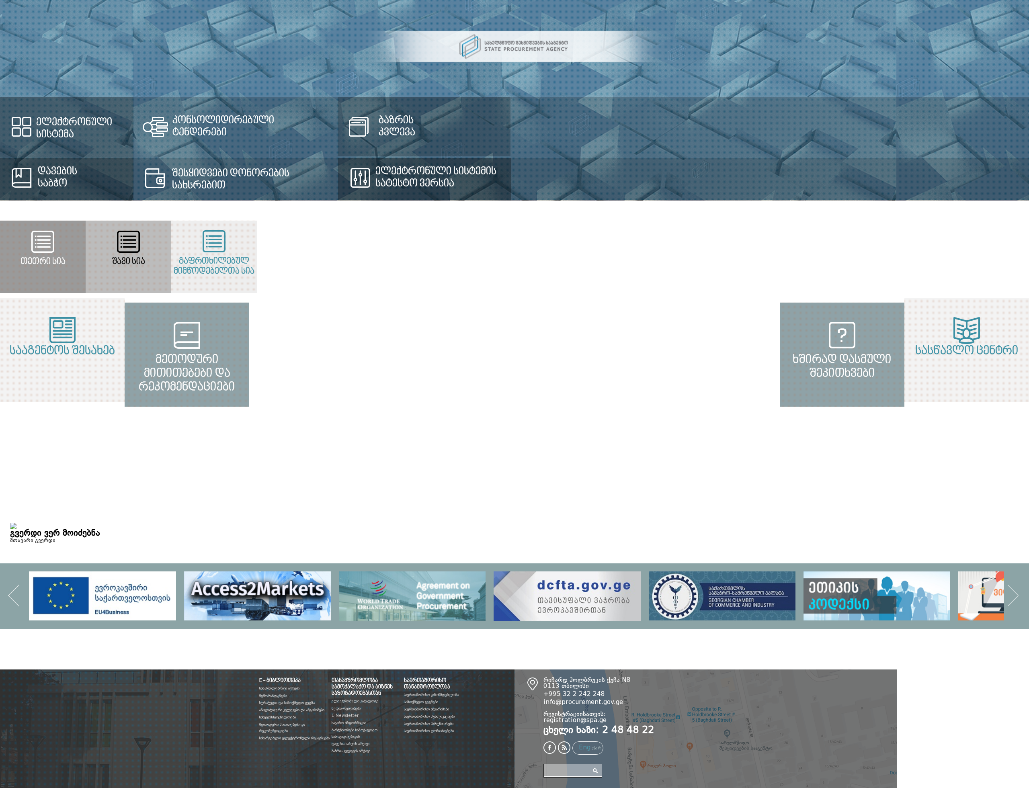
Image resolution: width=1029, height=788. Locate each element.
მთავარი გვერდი (32, 540)
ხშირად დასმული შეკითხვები (772, 464)
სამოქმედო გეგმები (421, 702)
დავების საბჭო (57, 178)
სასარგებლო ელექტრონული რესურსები (294, 738)
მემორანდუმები (273, 696)
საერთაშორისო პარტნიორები (428, 724)
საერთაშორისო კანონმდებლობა (431, 695)
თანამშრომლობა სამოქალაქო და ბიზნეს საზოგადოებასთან (362, 687)
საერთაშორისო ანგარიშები (426, 709)
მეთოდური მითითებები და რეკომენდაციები (257, 464)
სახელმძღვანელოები (277, 717)
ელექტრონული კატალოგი (355, 701)
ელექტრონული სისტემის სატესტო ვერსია (751, 178)
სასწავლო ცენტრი (772, 351)
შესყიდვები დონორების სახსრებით (354, 180)
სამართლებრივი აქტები (279, 688)
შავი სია (514, 262)
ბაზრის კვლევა (715, 127)
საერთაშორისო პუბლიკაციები (429, 716)
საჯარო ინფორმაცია (349, 723)
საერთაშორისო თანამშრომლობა (427, 683)
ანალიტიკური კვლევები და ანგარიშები (291, 710)
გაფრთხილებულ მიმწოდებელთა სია (856, 266)
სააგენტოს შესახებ (257, 351)
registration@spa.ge (575, 721)
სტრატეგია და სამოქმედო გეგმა (287, 703)
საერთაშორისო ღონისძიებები (429, 731)
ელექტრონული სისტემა (94, 123)
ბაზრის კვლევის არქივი (351, 751)
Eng (584, 748)
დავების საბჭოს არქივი (350, 744)
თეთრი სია (171, 262)
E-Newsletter (345, 716)
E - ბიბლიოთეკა (280, 680)
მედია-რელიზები (346, 708)
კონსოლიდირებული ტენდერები (375, 121)
